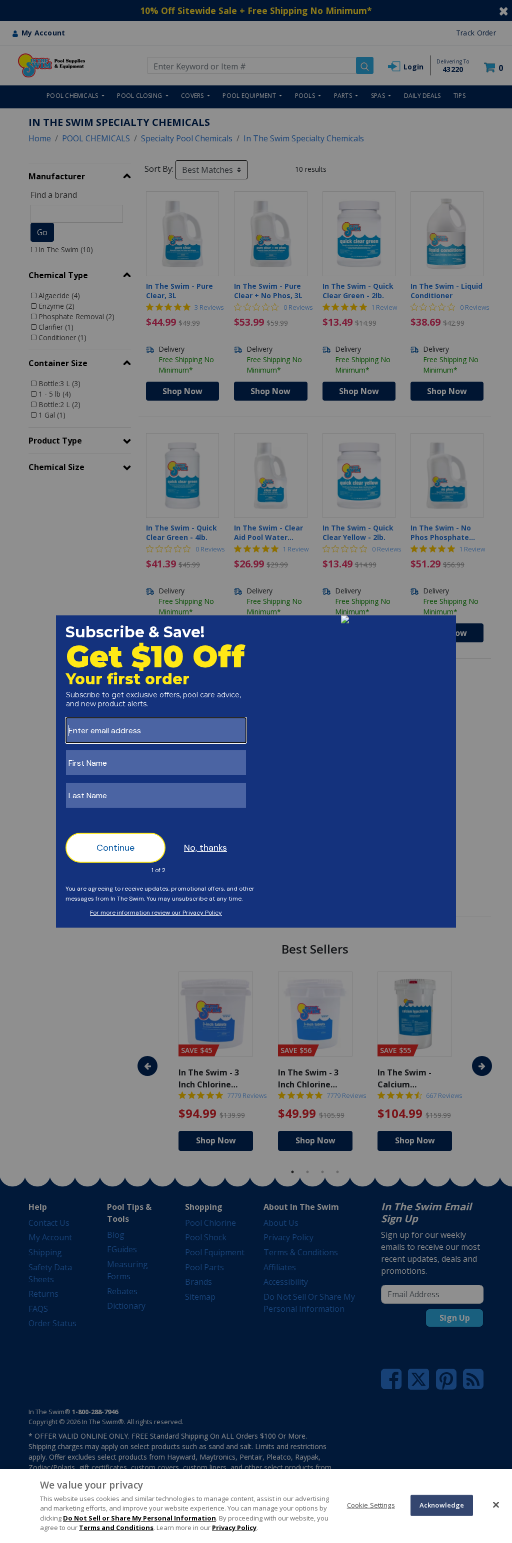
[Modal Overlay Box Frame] (256, 771)
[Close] (496, 1505)
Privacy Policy (234, 1527)
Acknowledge (442, 1505)
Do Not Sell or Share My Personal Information (139, 1518)
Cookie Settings (371, 1505)
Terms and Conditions (116, 1527)
